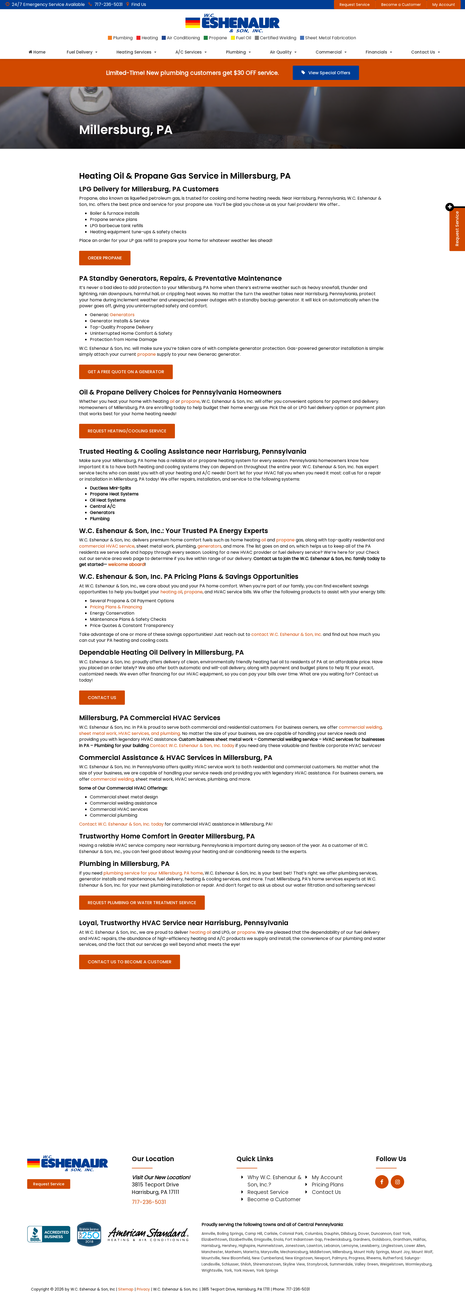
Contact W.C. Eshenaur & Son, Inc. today (192, 745)
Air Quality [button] (281, 52)
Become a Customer (401, 4)
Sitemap (125, 1289)
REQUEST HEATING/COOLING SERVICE (127, 431)
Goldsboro (381, 1239)
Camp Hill (253, 1233)
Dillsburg (348, 1233)
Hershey (229, 1245)
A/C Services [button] (188, 52)
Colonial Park (291, 1233)
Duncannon (381, 1233)
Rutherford (393, 1258)
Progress (357, 1258)
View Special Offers (328, 73)
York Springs (267, 1270)
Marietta (251, 1251)
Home (38, 52)
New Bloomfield (236, 1258)
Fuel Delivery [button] (80, 52)
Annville (208, 1233)
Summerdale (341, 1264)
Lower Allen (414, 1245)
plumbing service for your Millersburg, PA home (153, 873)
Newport (322, 1258)
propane (146, 354)
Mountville (211, 1258)
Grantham (402, 1239)
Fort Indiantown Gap (303, 1239)
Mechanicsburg (294, 1251)
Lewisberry (369, 1245)
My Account (443, 4)
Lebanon (332, 1245)
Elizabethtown (214, 1239)
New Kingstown (299, 1258)
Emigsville (263, 1239)
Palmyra (339, 1258)
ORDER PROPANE (105, 258)
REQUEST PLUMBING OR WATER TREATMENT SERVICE (142, 903)
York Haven (244, 1270)
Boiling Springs (230, 1233)
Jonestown (295, 1245)
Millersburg (342, 1251)
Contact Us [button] (423, 52)
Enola (278, 1239)
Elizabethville (240, 1239)
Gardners (361, 1239)
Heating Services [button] (134, 52)
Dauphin (331, 1233)
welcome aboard (126, 564)
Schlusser (230, 1264)
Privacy (143, 1289)
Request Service (355, 4)
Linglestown (392, 1245)
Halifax (419, 1239)
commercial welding (112, 779)
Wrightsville (212, 1270)
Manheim (233, 1251)
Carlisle (270, 1233)
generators (209, 546)
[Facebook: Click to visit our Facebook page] (382, 1182)
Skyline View (294, 1264)
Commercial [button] (329, 52)
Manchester (212, 1251)
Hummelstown (270, 1245)
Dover (363, 1233)
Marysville (270, 1251)
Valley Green (366, 1264)
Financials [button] (376, 52)
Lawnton (314, 1245)
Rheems (374, 1258)
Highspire (247, 1245)
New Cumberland (267, 1258)
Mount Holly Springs (371, 1251)
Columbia (313, 1233)
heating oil (171, 592)
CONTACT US (102, 698)
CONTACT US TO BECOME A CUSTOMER (129, 962)
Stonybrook (317, 1264)
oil (172, 401)
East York (401, 1233)
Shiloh (246, 1264)
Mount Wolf (422, 1251)
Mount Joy (400, 1251)
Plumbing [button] (236, 52)
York (228, 1270)
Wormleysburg (418, 1264)
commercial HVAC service (107, 546)
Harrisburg (211, 1245)
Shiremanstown (267, 1264)
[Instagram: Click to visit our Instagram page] (397, 1182)
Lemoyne (349, 1245)
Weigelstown (391, 1264)
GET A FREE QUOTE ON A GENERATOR (126, 372)
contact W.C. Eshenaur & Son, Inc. (286, 634)
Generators (122, 315)
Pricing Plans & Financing (116, 607)
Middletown (320, 1251)
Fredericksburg (337, 1239)
